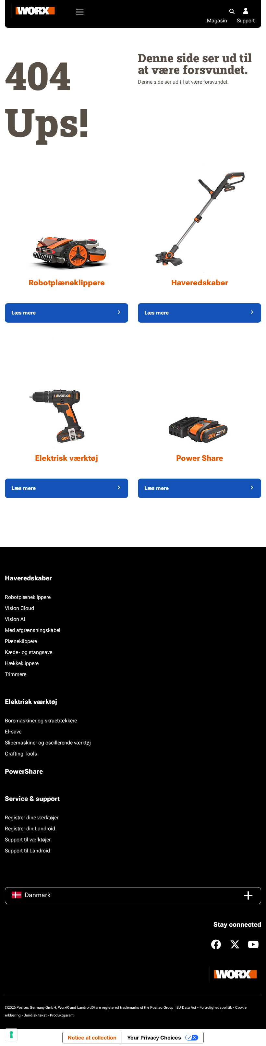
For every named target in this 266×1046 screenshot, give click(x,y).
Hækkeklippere (22, 663)
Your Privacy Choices (154, 1037)
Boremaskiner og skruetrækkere (41, 721)
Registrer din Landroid (30, 829)
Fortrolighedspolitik (216, 1007)
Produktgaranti (62, 1015)
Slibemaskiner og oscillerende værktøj (48, 743)
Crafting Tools (21, 754)
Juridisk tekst (35, 1015)
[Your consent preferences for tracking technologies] (11, 1034)
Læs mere (23, 313)
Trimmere (15, 674)
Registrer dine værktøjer (31, 817)
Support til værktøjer (28, 840)
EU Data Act (186, 1007)
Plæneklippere (21, 641)
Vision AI (15, 619)
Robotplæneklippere (28, 597)
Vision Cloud (19, 608)
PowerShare (24, 771)
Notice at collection (92, 1037)
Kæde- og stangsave (28, 652)
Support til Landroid (27, 851)
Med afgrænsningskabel (32, 630)
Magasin (217, 21)
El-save (13, 732)
